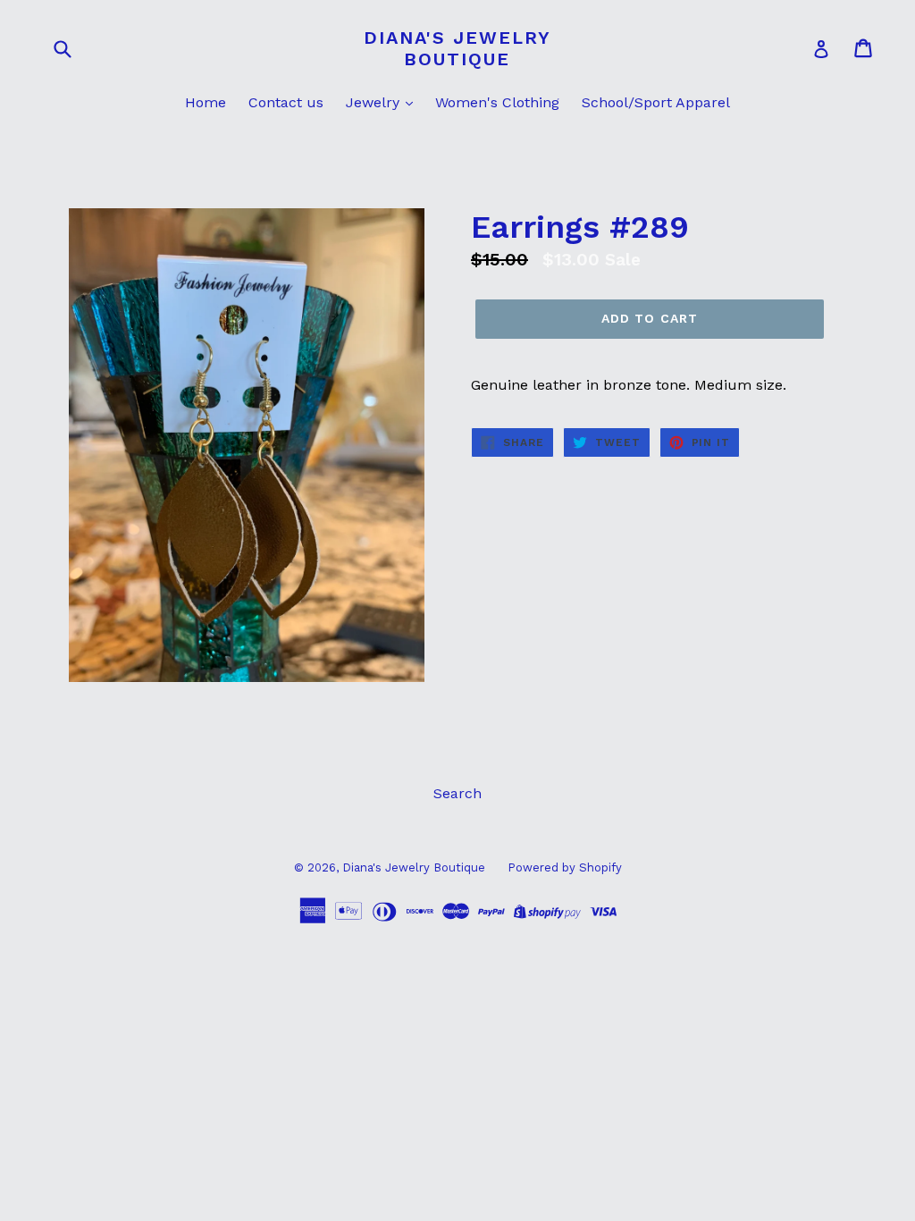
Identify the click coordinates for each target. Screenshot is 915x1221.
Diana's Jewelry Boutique (457, 48)
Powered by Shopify (565, 867)
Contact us (285, 102)
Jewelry (375, 102)
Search (457, 793)
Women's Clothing (497, 102)
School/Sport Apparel (656, 102)
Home (205, 102)
